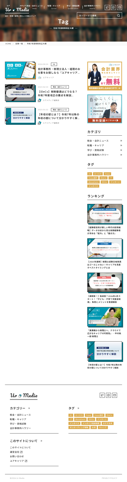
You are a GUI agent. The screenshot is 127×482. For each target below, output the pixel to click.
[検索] (118, 15)
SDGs (104, 182)
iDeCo (103, 178)
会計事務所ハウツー (98, 155)
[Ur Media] (17, 9)
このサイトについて (20, 447)
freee (107, 174)
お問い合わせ (17, 456)
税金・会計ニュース (98, 141)
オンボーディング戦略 (79, 427)
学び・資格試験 (95, 150)
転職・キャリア (95, 145)
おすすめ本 (107, 423)
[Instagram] (113, 7)
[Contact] (119, 7)
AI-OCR (97, 174)
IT (111, 178)
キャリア (103, 427)
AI (90, 174)
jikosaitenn (93, 182)
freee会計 (93, 178)
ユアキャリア (17, 460)
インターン (115, 182)
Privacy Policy (109, 478)
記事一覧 (19, 44)
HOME (8, 44)
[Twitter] (107, 7)
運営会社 (14, 452)
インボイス (93, 186)
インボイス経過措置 (91, 423)
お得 (94, 427)
